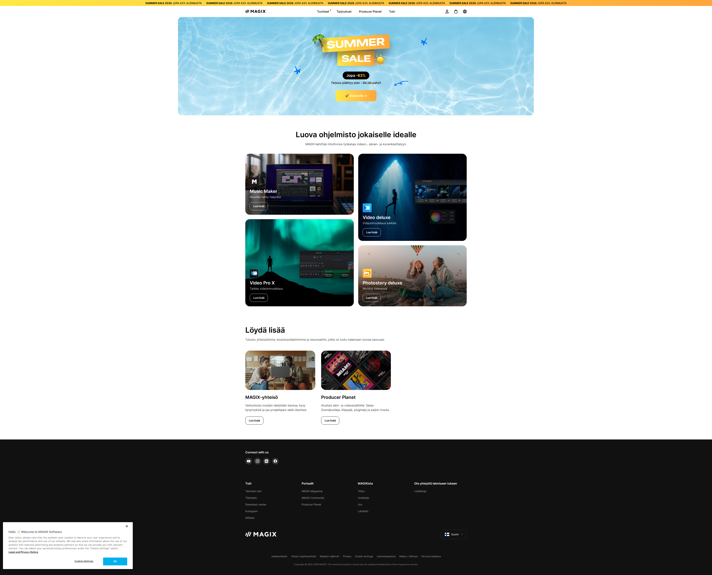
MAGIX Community (313, 497)
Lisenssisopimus (386, 556)
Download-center (255, 504)
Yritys (361, 491)
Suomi (455, 534)
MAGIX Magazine (312, 491)
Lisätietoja (420, 491)
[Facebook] (275, 461)
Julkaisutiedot (279, 556)
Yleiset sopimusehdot (303, 556)
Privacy (347, 556)
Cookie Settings (84, 561)
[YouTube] (248, 461)
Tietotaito (251, 497)
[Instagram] (257, 461)
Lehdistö (363, 511)
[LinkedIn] (266, 461)
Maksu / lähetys (408, 556)
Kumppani (251, 511)
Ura (360, 504)
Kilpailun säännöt (329, 556)
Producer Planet (311, 504)
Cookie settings (364, 556)
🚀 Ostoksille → (356, 96)
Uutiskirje (363, 497)
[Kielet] (465, 11)
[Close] (127, 526)
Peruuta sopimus (431, 556)
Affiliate (249, 517)
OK (115, 561)
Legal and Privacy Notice (23, 552)
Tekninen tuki (253, 491)
